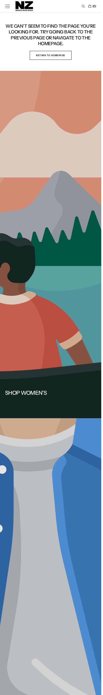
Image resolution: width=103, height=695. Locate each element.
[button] (7, 6)
